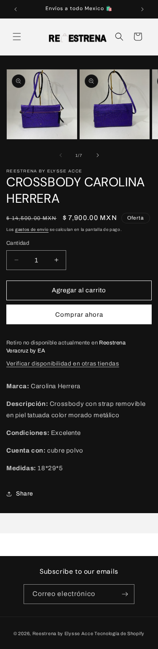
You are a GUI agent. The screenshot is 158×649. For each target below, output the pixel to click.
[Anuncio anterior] (15, 9)
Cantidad (17, 243)
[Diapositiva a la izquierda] (60, 155)
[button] (17, 36)
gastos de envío (32, 229)
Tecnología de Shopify (119, 633)
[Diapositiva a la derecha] (97, 155)
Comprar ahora (79, 314)
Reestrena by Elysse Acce (63, 633)
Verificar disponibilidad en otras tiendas (62, 363)
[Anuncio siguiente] (142, 9)
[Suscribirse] (124, 594)
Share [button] (24, 493)
